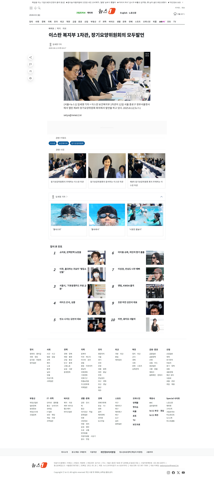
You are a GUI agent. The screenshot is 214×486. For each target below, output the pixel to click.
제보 (183, 8)
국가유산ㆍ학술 (86, 412)
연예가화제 (102, 403)
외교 (117, 349)
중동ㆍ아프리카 (86, 366)
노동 (48, 366)
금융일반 (152, 354)
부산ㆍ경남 (102, 384)
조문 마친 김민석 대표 (127, 302)
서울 (99, 357)
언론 (82, 418)
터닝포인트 (170, 415)
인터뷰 (100, 418)
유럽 (82, 363)
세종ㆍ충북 (102, 369)
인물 (48, 375)
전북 (99, 375)
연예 (100, 398)
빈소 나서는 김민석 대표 (70, 319)
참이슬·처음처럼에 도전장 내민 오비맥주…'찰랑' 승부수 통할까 (81, 2)
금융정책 (152, 357)
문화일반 (84, 415)
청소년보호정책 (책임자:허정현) (130, 452)
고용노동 (67, 366)
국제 (83, 349)
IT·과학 (50, 398)
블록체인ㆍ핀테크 (155, 375)
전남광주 (101, 378)
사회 (49, 349)
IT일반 (49, 412)
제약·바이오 (68, 406)
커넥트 (177, 8)
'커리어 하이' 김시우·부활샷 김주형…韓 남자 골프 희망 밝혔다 (132, 2)
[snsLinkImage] (168, 472)
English (123, 13)
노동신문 (132, 13)
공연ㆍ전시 (85, 403)
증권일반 (152, 366)
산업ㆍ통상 (68, 360)
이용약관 (93, 452)
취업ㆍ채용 (170, 384)
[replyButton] (30, 64)
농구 (116, 418)
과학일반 (50, 421)
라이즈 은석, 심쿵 (67, 302)
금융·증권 (153, 349)
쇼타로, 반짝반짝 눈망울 (70, 252)
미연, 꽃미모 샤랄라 (126, 319)
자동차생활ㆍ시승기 (88, 436)
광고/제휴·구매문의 (79, 452)
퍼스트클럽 (170, 421)
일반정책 (33, 406)
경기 (99, 360)
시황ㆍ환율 (153, 369)
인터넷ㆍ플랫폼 (52, 403)
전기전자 (169, 360)
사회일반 (50, 381)
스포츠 (118, 398)
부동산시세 (34, 412)
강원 (99, 366)
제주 (99, 390)
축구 (116, 409)
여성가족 (50, 378)
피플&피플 (85, 381)
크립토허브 (81, 13)
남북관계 (135, 369)
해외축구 (118, 412)
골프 (116, 421)
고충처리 (149, 452)
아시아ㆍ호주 (86, 360)
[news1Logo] (39, 465)
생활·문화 (85, 398)
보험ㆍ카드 (153, 363)
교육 (48, 360)
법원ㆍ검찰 (51, 357)
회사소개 (64, 452)
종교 (82, 409)
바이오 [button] (51, 28)
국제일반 (84, 387)
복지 (48, 363)
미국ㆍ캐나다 (86, 357)
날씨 (48, 372)
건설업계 (33, 415)
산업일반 (169, 354)
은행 (151, 360)
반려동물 (84, 433)
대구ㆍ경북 (102, 381)
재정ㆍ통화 (68, 357)
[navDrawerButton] (31, 8)
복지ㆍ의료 (68, 403)
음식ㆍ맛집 (85, 439)
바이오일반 (68, 412)
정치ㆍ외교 (136, 354)
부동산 (32, 398)
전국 (100, 349)
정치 (31, 349)
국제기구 (84, 378)
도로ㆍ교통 (85, 430)
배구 (116, 415)
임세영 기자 (57, 44)
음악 (99, 412)
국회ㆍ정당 (34, 357)
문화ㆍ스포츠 (137, 366)
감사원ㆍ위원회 (35, 360)
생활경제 (169, 372)
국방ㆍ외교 (119, 354)
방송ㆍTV (101, 406)
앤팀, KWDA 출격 (126, 285)
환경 (48, 369)
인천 (99, 363)
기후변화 (84, 375)
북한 (134, 349)
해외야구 (118, 406)
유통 (168, 369)
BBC (151, 403)
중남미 (83, 369)
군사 (133, 357)
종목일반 (118, 424)
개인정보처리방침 (108, 452)
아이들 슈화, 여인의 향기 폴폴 (131, 252)
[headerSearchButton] (39, 8)
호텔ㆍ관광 (170, 381)
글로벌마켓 (153, 406)
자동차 (168, 363)
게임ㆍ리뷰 (51, 418)
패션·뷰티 (170, 375)
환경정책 (67, 372)
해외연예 (101, 415)
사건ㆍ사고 (51, 354)
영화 (99, 409)
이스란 (52, 143)
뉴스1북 (169, 418)
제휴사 (152, 398)
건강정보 (84, 421)
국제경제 (84, 372)
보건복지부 (63, 143)
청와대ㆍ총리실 (35, 354)
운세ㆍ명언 (85, 427)
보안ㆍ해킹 (51, 415)
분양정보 (33, 409)
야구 (116, 403)
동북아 (83, 354)
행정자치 (101, 354)
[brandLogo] (107, 11)
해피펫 (90, 13)
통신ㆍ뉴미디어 (52, 406)
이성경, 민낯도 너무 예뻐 (129, 268)
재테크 (151, 372)
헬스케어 (67, 409)
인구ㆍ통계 (68, 363)
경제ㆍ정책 (68, 354)
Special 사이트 (173, 398)
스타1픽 (169, 409)
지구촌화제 (85, 384)
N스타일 (101, 421)
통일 (116, 357)
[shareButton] (30, 57)
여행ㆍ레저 (85, 424)
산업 (168, 349)
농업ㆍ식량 (68, 369)
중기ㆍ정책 (170, 366)
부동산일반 (34, 403)
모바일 (49, 409)
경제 (66, 349)
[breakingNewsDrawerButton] (35, 8)
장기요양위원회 (77, 143)
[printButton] (30, 78)
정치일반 (33, 363)
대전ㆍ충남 (102, 372)
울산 (99, 387)
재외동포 (118, 360)
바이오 (66, 398)
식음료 (168, 378)
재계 (168, 357)
